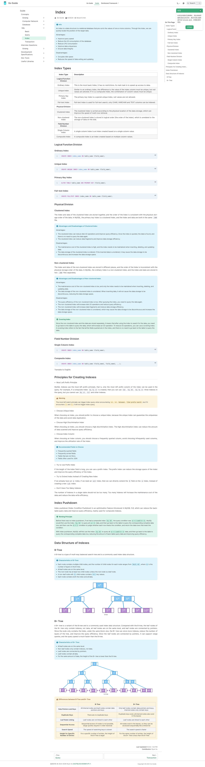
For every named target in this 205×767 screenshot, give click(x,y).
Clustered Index (173, 50)
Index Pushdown (172, 70)
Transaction (29, 42)
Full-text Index (173, 43)
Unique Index (172, 36)
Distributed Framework (109, 3)
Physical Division (173, 46)
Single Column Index (175, 60)
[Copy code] (154, 156)
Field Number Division (174, 56)
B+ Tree (169, 80)
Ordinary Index (173, 32)
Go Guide (89, 3)
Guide (97, 3)
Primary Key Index (174, 39)
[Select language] (178, 3)
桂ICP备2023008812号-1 (82, 764)
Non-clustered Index (175, 53)
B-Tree (169, 77)
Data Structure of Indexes (175, 73)
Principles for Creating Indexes (176, 67)
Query (27, 35)
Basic (27, 31)
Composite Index (174, 63)
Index (27, 38)
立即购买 (189, 27)
